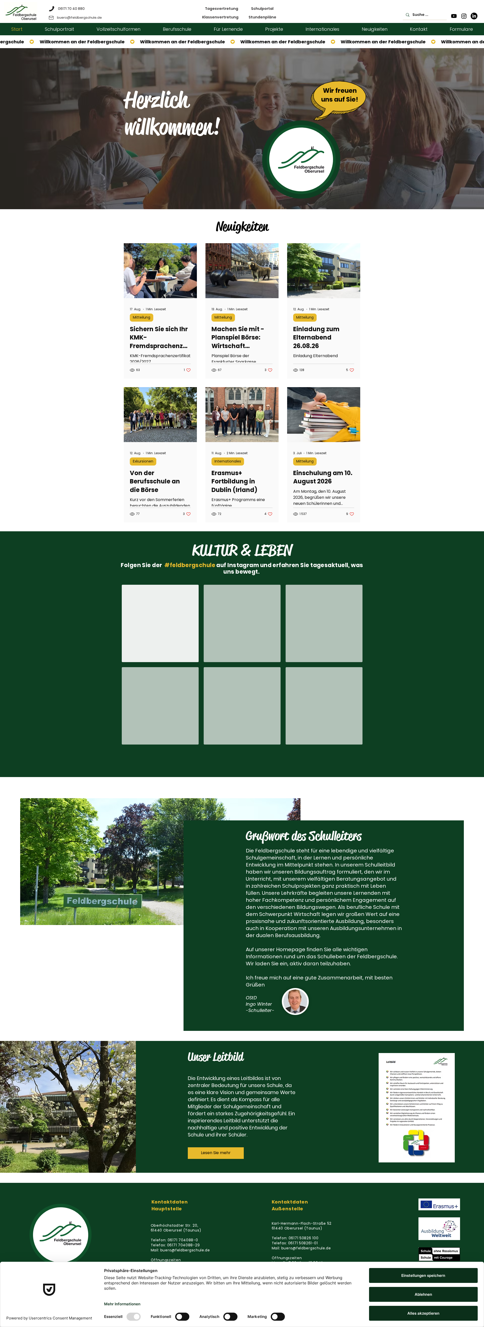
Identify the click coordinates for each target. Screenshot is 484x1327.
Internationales (228, 461)
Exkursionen (143, 461)
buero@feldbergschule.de (185, 1250)
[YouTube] (453, 16)
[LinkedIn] (474, 16)
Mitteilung (141, 317)
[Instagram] (464, 16)
